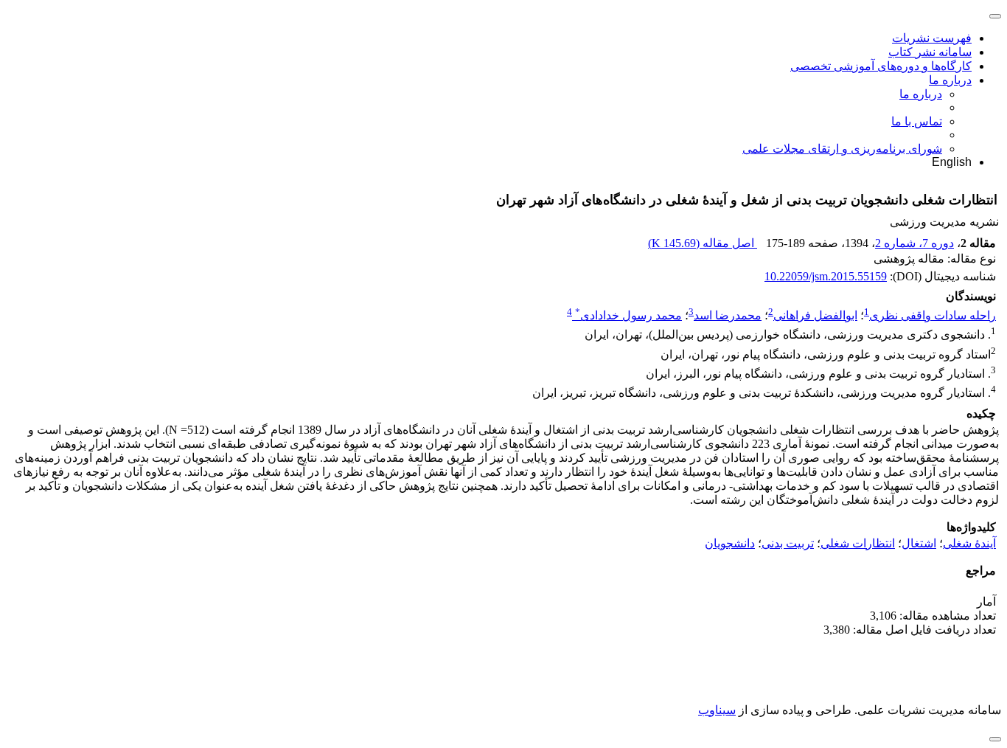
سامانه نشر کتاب (930, 52)
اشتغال (919, 543)
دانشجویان (730, 543)
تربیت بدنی (788, 543)
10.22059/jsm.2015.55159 (825, 276)
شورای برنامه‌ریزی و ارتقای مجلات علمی (842, 148)
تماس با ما (916, 121)
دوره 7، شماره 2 (914, 243)
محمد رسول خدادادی (628, 315)
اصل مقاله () (702, 243)
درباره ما (950, 80)
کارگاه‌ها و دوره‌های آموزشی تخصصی (881, 66)
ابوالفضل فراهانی (815, 315)
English (952, 162)
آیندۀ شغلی (969, 543)
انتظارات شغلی (857, 543)
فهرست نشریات (932, 38)
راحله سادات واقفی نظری (932, 315)
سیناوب (717, 710)
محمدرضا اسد (728, 315)
